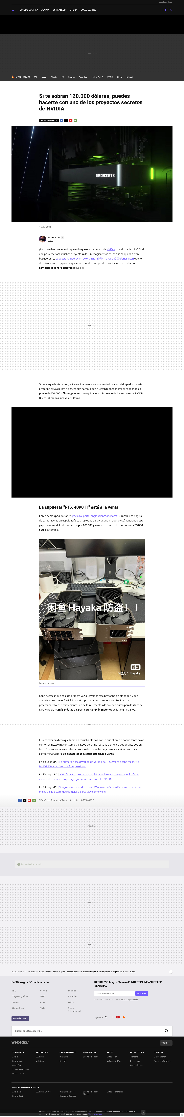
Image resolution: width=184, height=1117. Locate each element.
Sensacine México (67, 1092)
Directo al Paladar (90, 1057)
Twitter (170, 10)
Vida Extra (40, 1061)
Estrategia (59, 9)
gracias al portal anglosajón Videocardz (94, 515)
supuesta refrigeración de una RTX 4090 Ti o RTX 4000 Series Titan (95, 258)
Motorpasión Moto (114, 1061)
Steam (73, 9)
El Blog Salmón (160, 1057)
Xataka (15, 1057)
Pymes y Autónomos (162, 1061)
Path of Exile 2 (97, 77)
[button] (55, 237)
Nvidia (119, 77)
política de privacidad (129, 999)
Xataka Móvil (17, 1061)
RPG (35, 77)
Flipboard (70, 120)
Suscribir (141, 993)
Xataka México (18, 1092)
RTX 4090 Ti (88, 800)
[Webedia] (165, 2)
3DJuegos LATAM (43, 1092)
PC (63, 77)
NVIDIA (110, 77)
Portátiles (72, 996)
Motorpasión (112, 1057)
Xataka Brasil (17, 1096)
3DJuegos (40, 1057)
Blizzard (129, 77)
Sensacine (64, 1057)
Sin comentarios (50, 120)
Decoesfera (135, 1061)
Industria (72, 990)
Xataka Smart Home (20, 1069)
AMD (42, 1008)
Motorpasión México (115, 1092)
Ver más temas (20, 1018)
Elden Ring (83, 77)
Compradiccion (136, 1065)
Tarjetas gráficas (59, 800)
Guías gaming (88, 9)
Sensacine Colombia (68, 1096)
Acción (45, 9)
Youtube (118, 1017)
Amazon (71, 77)
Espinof (63, 1061)
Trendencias (135, 1057)
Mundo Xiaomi (18, 1073)
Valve (42, 1002)
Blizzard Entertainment (74, 1009)
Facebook (165, 10)
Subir (164, 1043)
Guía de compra (29, 9)
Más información (95, 1114)
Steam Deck (18, 1008)
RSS (123, 1017)
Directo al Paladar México (90, 1093)
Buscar (166, 1031)
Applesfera (16, 1065)
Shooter (54, 77)
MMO (42, 996)
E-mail (75, 120)
